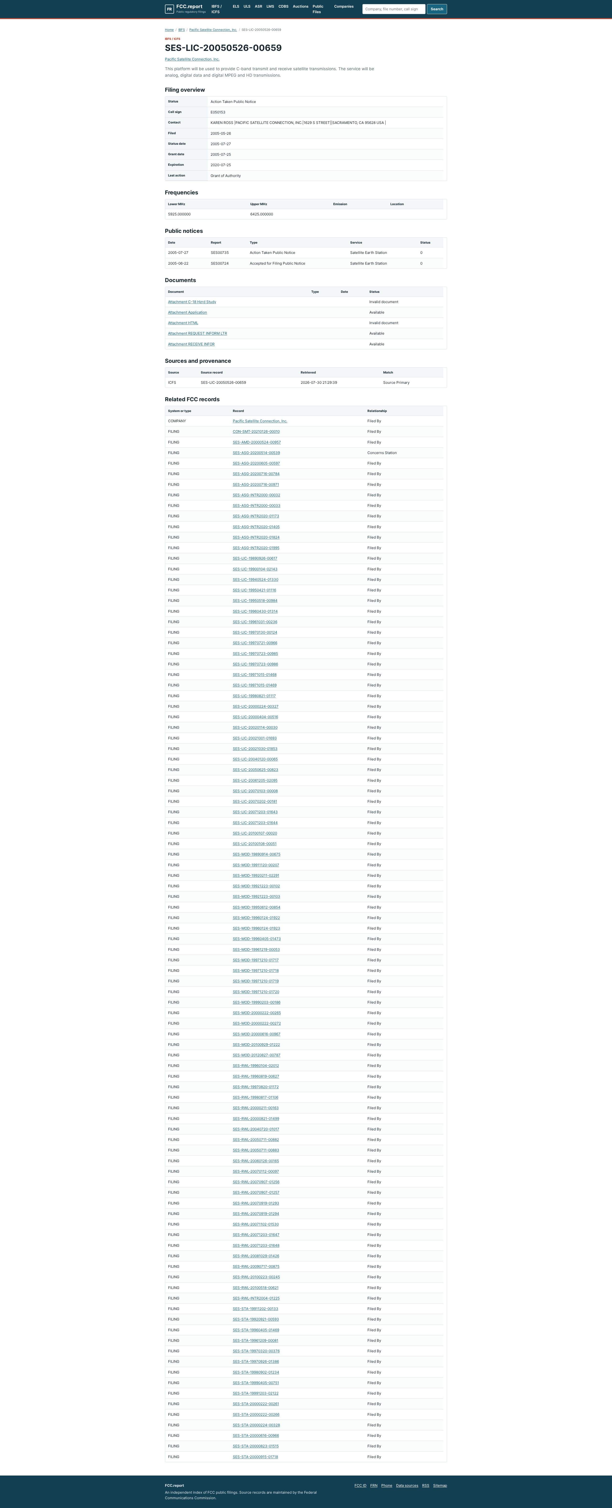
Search (437, 9)
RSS (425, 1485)
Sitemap (440, 1485)
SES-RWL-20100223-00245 (256, 1277)
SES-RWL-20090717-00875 (256, 1266)
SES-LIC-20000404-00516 (255, 717)
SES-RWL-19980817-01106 (255, 1097)
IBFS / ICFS (217, 9)
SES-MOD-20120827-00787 (256, 1055)
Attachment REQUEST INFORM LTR (197, 333)
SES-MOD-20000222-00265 (257, 1013)
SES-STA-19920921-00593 (256, 1319)
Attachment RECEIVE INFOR (191, 344)
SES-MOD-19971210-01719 (256, 981)
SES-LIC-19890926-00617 (255, 558)
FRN (373, 1485)
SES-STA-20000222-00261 (256, 1403)
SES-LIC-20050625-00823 (255, 769)
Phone (386, 1485)
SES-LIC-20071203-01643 (255, 812)
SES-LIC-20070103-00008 (255, 791)
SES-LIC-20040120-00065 (255, 759)
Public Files (318, 9)
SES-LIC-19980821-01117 (254, 696)
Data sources (407, 1485)
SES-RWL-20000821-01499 (256, 1118)
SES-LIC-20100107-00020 (255, 833)
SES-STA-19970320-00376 (256, 1351)
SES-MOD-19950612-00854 (256, 907)
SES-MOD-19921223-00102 (256, 886)
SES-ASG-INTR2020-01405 (256, 526)
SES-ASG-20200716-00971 (256, 484)
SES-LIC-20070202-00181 (255, 801)
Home (169, 30)
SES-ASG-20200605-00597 (256, 463)
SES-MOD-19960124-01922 (256, 917)
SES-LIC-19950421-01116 (254, 590)
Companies (344, 6)
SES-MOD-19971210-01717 (256, 960)
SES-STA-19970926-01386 (256, 1361)
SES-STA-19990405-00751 (256, 1382)
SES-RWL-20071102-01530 (256, 1224)
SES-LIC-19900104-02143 (255, 569)
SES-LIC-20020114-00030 (255, 727)
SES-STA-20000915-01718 (255, 1457)
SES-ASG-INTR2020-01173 (256, 516)
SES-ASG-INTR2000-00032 (256, 495)
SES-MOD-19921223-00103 (256, 896)
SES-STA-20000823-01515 (256, 1446)
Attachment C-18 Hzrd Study (192, 301)
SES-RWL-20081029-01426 (256, 1256)
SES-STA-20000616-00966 (256, 1435)
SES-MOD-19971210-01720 (256, 991)
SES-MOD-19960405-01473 (257, 938)
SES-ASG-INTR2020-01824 (256, 537)
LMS (270, 6)
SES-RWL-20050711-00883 (256, 1150)
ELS (236, 6)
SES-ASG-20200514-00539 (256, 452)
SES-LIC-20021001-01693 (255, 738)
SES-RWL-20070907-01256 (256, 1182)
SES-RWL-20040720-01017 (256, 1129)
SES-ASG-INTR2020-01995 (256, 547)
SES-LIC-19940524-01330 (255, 579)
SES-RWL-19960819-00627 (256, 1076)
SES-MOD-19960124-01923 (256, 928)
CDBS (284, 6)
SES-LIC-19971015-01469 (255, 685)
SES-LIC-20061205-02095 (255, 780)
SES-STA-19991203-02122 (256, 1393)
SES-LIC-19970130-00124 (255, 632)
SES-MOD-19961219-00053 (256, 949)
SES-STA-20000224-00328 (256, 1425)
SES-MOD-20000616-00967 (256, 1034)
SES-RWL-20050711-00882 (256, 1139)
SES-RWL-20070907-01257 (256, 1192)
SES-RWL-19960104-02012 (256, 1065)
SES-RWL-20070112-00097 (256, 1171)
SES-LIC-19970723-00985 (255, 653)
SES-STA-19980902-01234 (256, 1372)
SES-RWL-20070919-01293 (256, 1203)
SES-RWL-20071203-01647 (256, 1234)
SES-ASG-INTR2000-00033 (256, 505)
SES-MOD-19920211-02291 (256, 875)
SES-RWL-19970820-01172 (256, 1087)
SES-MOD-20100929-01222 (256, 1044)
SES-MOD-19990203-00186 (256, 1002)
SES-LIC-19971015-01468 (255, 674)
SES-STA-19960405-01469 (256, 1330)
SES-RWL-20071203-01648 (256, 1245)
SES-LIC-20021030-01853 (255, 748)
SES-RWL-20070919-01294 (256, 1213)
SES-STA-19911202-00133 (255, 1308)
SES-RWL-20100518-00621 (256, 1287)
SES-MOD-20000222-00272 (257, 1023)
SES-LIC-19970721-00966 (255, 643)
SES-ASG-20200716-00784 (256, 473)
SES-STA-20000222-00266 (256, 1414)
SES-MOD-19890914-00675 (256, 854)
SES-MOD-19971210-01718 (256, 970)
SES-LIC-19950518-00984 (255, 600)
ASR (258, 6)
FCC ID (360, 1485)
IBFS (181, 30)
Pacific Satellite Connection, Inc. (213, 30)
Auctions (300, 6)
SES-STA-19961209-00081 (255, 1340)
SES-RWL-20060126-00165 (256, 1161)
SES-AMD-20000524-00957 (257, 442)
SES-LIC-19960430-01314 (255, 611)
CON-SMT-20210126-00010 (256, 431)
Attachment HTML (183, 323)
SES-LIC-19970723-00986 (255, 664)
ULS (247, 6)
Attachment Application (187, 312)
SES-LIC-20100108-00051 (255, 843)
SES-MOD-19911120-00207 (256, 865)
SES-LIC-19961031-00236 (255, 622)
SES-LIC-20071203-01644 (255, 822)
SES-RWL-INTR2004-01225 (256, 1298)
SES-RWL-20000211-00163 (256, 1108)
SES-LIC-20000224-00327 (256, 706)
